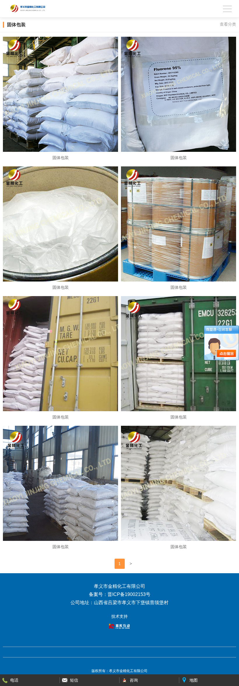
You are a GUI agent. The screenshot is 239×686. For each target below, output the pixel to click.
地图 (193, 680)
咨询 (134, 680)
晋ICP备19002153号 (119, 662)
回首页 (106, 652)
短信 (74, 680)
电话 (14, 680)
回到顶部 (126, 652)
